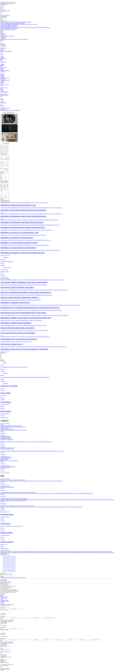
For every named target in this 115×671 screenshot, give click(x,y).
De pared (8, 23)
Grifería (1, 24)
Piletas (9, 28)
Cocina (9, 22)
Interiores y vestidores (11, 29)
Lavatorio (2, 25)
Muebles (23, 22)
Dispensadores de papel (34, 27)
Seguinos (8, 554)
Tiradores (41, 27)
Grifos (11, 28)
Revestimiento (3, 22)
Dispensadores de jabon (20, 27)
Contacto (2, 10)
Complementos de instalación (19, 23)
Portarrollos (9, 27)
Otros (49, 27)
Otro (17, 25)
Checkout (2, 661)
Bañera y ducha (11, 25)
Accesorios (27, 24)
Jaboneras (14, 27)
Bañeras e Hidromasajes (20, 24)
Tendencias (2, 108)
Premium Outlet (7, 10)
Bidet (15, 25)
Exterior (11, 23)
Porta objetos (27, 27)
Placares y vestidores (15, 22)
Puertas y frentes (3, 29)
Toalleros (5, 27)
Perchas (1, 27)
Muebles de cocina (4, 28)
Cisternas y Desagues (34, 24)
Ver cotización (3, 655)
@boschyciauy (3, 554)
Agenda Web (18, 110)
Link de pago (12, 3)
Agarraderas (45, 27)
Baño (7, 22)
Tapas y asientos (14, 26)
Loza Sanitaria (6, 24)
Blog (1, 8)
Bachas (10, 24)
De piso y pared (3, 23)
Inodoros (6, 26)
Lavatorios (2, 26)
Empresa (2, 3)
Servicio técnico (7, 3)
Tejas (20, 22)
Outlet (1, 32)
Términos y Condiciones (8, 621)
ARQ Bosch (7, 108)
